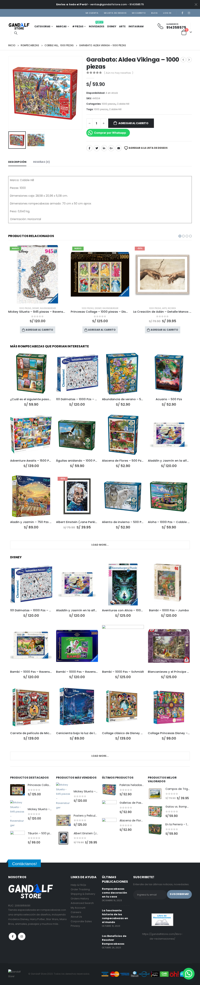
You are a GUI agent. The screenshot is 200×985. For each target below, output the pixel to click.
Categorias (42, 26)
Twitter (97, 148)
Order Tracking (80, 889)
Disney (111, 26)
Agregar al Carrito (133, 123)
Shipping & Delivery (83, 894)
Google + (111, 148)
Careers (76, 912)
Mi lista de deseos (115, 12)
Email (118, 148)
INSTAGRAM (136, 26)
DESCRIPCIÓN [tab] (17, 162)
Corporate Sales (81, 921)
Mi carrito (139, 12)
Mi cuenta (92, 12)
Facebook (89, 148)
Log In (167, 12)
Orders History (80, 898)
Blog (154, 12)
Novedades (96, 25)
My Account (78, 908)
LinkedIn (104, 148)
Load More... (100, 544)
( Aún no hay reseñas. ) (118, 73)
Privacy (75, 926)
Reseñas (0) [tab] (41, 162)
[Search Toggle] (16, 33)
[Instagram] (189, 13)
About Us (76, 917)
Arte (122, 26)
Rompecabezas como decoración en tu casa (114, 892)
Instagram (22, 936)
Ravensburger (48, 308)
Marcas (61, 26)
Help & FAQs (78, 885)
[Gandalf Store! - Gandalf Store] (19, 26)
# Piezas (77, 26)
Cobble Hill (123, 103)
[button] (180, 236)
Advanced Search (82, 903)
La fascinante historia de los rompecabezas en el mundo (115, 916)
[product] (31, 373)
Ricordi (109, 308)
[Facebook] (182, 13)
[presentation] (9, 93)
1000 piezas (109, 103)
